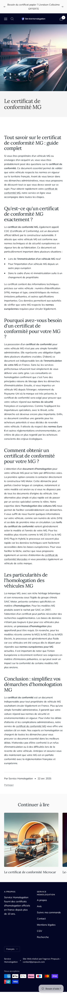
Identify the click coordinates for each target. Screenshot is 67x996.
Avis (39, 906)
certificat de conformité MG (31, 726)
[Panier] (61, 18)
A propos (42, 900)
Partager (9, 785)
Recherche (43, 937)
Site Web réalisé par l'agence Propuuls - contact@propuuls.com (42, 960)
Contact (41, 918)
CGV (39, 930)
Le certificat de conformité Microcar (30, 872)
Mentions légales (46, 924)
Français (10, 949)
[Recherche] (12, 18)
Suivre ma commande (49, 912)
